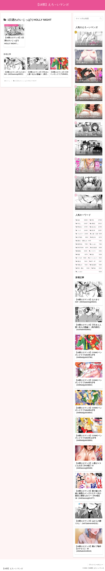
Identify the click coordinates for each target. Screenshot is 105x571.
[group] (15, 67)
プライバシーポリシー (96, 564)
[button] (64, 67)
